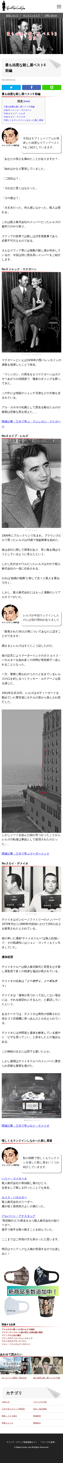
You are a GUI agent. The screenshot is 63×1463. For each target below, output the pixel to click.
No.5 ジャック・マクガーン (17, 110)
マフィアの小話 (40, 1402)
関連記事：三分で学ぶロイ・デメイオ (25, 1125)
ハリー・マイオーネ (14, 1178)
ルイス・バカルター (14, 1197)
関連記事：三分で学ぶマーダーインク (25, 853)
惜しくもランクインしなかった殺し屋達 (23, 120)
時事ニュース (7, 1423)
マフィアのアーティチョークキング (17, 1338)
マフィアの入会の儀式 (11, 1335)
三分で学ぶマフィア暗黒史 (13, 1409)
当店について (12, 15)
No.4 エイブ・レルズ (14, 113)
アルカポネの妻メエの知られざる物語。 (19, 1329)
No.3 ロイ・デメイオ (14, 117)
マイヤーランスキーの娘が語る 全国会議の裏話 (22, 1332)
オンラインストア (31, 15)
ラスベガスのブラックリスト (14, 1341)
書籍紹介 (37, 1423)
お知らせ (5, 1402)
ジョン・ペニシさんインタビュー (16, 1344)
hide (26, 101)
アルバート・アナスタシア (18, 1216)
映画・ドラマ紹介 (9, 1416)
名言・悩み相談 (40, 1409)
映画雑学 (37, 1416)
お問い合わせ (50, 15)
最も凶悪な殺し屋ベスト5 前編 (19, 106)
